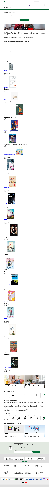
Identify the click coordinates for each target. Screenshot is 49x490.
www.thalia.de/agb (15, 410)
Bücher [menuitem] (5, 5)
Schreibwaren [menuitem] (35, 5)
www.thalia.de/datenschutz (22, 410)
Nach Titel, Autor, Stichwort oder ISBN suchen (28, 1)
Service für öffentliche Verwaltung (18, 473)
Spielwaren (31, 395)
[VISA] (2, 479)
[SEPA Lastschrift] (11, 479)
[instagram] (44, 479)
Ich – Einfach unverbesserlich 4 (7, 130)
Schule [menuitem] (12, 5)
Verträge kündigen (27, 472)
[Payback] (31, 479)
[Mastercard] (6, 479)
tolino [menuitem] (22, 5)
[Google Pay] (16, 479)
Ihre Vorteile (37, 464)
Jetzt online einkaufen (24, 19)
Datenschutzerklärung (28, 473)
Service (15, 464)
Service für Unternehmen (17, 472)
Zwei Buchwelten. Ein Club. (14, 431)
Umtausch (37, 417)
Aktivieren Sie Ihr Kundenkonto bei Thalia (34, 381)
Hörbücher (43, 395)
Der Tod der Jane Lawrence (7, 235)
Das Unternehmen (6, 465)
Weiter (44, 5)
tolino (4, 54)
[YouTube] (26, 482)
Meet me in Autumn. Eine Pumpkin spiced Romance (10, 114)
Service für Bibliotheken (17, 471)
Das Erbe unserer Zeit (6, 335)
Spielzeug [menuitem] (31, 5)
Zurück (4, 395)
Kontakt (15, 466)
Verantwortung (6, 471)
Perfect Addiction (6, 203)
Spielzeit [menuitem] (28, 5)
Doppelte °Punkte (7, 417)
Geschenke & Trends (25, 395)
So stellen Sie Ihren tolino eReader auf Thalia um (24, 9)
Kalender (19, 395)
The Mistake (5, 318)
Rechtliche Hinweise (17, 448)
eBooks (37, 395)
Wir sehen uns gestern (6, 187)
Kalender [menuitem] (38, 5)
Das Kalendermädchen (6, 87)
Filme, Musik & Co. (7, 395)
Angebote (43, 417)
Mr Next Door (5, 170)
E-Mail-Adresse (16, 450)
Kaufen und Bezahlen (27, 466)
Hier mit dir (5, 219)
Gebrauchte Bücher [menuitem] (16, 5)
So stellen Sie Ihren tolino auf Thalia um (14, 381)
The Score (5, 268)
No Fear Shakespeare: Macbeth (7, 284)
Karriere (5, 466)
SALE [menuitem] (40, 5)
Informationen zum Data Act (28, 474)
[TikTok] (23, 482)
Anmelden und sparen (36, 451)
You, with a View (6, 301)
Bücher (13, 395)
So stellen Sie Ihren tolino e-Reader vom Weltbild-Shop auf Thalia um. (24, 37)
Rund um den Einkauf (27, 464)
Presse (5, 467)
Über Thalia (5, 464)
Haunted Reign (5, 70)
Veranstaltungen (37, 474)
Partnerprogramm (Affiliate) (39, 472)
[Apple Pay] (21, 479)
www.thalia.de (29, 402)
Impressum (5, 473)
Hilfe (15, 465)
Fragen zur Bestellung (27, 465)
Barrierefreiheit (6, 472)
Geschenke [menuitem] (43, 5)
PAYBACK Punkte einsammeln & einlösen (34, 431)
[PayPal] (26, 479)
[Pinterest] (47, 479)
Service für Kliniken (16, 474)
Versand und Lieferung (28, 467)
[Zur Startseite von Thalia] (7, 1)
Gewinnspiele (19, 417)
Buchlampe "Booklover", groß (7, 99)
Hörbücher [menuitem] (24, 5)
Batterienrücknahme (17, 467)
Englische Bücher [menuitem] (8, 5)
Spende (13, 417)
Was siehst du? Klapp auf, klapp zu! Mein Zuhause (10, 154)
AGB (4, 474)
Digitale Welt (37, 473)
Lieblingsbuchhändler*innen (39, 467)
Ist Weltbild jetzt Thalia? (7, 47)
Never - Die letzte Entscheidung (7, 367)
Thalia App (36, 465)
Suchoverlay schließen (36, 1)
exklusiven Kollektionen (36, 405)
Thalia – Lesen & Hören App (38, 466)
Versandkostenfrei (31, 417)
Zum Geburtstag (25, 417)
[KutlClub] (37, 479)
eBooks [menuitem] (20, 5)
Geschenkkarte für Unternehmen (39, 471)
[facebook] (41, 479)
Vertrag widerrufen (24, 461)
